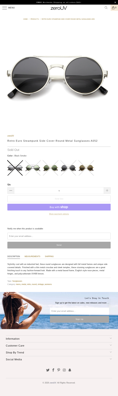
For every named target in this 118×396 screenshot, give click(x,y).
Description (13, 256)
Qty (9, 184)
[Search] (107, 7)
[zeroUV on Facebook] (53, 370)
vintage (41, 284)
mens (18, 284)
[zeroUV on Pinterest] (59, 370)
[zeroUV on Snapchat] (70, 370)
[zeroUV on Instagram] (64, 370)
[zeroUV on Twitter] (48, 370)
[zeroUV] (59, 8)
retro (29, 284)
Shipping (49, 256)
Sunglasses (17, 281)
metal (24, 284)
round (34, 284)
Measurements (32, 256)
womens (48, 284)
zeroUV (10, 136)
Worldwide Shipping (49, 2)
